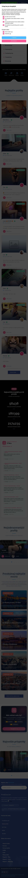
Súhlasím (14, 37)
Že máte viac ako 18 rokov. (10, 16)
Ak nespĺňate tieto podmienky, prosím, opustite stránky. (14, 26)
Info (11, 31)
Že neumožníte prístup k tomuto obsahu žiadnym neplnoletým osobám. (14, 22)
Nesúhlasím (14, 40)
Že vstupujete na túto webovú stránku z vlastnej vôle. (14, 19)
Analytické (8, 33)
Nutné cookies (8, 31)
